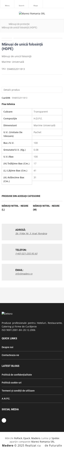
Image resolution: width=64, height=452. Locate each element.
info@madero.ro (23, 273)
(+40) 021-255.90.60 (26, 253)
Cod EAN (6, 97)
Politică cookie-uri (12, 382)
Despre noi (7, 347)
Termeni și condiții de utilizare (18, 390)
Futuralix (55, 445)
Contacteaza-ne (10, 355)
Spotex (55, 438)
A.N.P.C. (6, 398)
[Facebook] (4, 420)
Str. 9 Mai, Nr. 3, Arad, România (31, 233)
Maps (36, 4)
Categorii (7, 4)
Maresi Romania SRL (43, 441)
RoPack (18, 438)
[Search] (21, 4)
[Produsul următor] (60, 44)
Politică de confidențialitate (17, 374)
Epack (26, 438)
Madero (35, 438)
